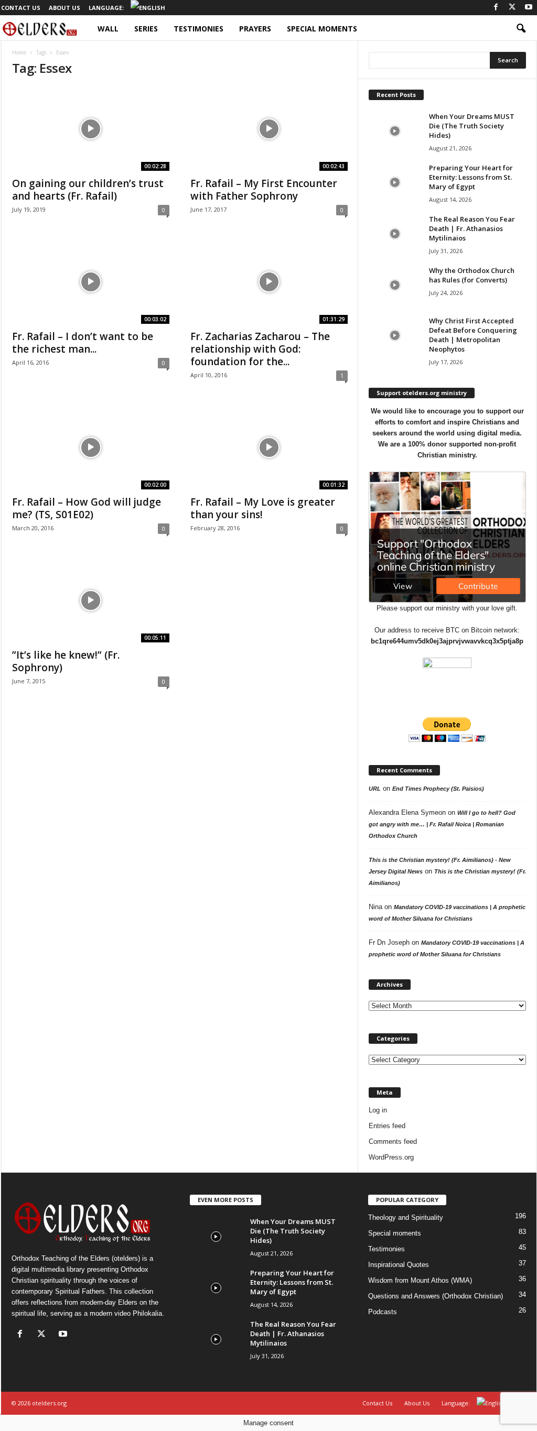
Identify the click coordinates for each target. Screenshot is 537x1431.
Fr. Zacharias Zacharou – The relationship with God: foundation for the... (260, 349)
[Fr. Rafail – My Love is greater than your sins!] (269, 447)
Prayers (255, 29)
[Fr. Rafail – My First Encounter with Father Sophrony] (269, 129)
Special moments (322, 29)
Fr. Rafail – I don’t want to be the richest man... (82, 343)
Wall (108, 29)
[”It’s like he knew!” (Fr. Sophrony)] (90, 600)
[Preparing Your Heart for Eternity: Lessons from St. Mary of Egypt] (395, 182)
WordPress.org (391, 1157)
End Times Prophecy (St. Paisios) (438, 788)
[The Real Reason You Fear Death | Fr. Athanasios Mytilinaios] (395, 234)
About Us (64, 8)
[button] (520, 28)
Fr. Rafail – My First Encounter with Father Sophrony (263, 190)
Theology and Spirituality (405, 1217)
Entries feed (387, 1126)
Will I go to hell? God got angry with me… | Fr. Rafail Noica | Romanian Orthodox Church (442, 824)
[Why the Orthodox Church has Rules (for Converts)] (395, 285)
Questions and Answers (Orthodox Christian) (435, 1296)
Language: (107, 8)
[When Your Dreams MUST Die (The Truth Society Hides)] (395, 131)
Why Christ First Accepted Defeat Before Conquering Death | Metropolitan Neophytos (473, 335)
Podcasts (382, 1312)
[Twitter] (512, 7)
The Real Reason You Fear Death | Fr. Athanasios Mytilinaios (472, 228)
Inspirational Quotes (398, 1265)
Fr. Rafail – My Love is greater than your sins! (262, 508)
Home (19, 52)
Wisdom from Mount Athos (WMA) (420, 1280)
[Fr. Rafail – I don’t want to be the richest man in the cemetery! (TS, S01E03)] (90, 282)
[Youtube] (528, 7)
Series (146, 29)
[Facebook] (496, 7)
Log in (378, 1110)
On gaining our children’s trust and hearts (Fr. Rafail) (88, 190)
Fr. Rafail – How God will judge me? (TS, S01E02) (86, 508)
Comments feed (393, 1141)
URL (375, 788)
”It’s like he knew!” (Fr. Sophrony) (66, 661)
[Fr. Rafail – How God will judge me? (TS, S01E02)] (90, 447)
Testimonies (198, 29)
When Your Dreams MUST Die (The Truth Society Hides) (471, 126)
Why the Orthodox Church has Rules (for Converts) (471, 275)
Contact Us (20, 8)
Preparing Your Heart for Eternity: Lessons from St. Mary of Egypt (471, 177)
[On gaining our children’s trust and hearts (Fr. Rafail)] (90, 129)
